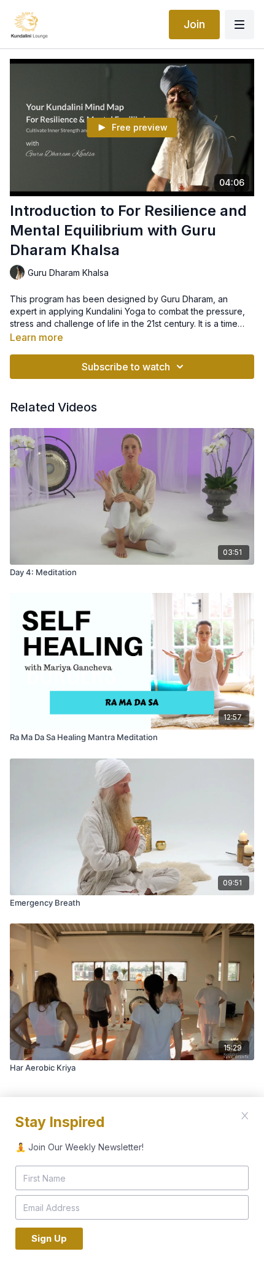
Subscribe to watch (126, 367)
